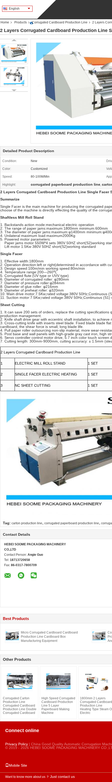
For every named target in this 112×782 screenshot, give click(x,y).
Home (5, 22)
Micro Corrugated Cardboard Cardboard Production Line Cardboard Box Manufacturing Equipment (49, 637)
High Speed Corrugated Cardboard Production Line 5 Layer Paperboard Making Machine (58, 705)
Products (20, 22)
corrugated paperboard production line (71, 523)
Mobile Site (18, 765)
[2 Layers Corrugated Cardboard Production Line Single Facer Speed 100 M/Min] (14, 54)
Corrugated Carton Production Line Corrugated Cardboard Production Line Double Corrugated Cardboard (19, 705)
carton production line (26, 523)
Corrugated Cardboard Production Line (60, 22)
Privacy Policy (16, 744)
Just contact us (62, 776)
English (14, 8)
